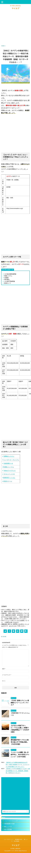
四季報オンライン (9, 456)
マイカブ (15, 8)
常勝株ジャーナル (8, 467)
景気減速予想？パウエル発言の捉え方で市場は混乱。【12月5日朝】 (20, 742)
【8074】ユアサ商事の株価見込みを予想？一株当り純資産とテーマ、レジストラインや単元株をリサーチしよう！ (17, 764)
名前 (3, 668)
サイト (4, 681)
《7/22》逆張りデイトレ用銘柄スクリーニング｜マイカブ (20, 703)
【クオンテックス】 (9, 474)
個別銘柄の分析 (9, 823)
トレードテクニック (11, 821)
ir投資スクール (7, 481)
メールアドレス (6, 674)
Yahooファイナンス (10, 470)
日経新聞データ (8, 463)
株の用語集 (8, 829)
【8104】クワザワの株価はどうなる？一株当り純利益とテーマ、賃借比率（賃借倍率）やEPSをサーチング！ (18, 771)
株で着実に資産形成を (16, 848)
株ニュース (8, 826)
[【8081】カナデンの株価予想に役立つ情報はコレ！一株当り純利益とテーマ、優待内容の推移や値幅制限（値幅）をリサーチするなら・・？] (17, 631)
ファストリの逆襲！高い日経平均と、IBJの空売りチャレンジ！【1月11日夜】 (20, 754)
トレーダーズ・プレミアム (11, 460)
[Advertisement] (15, 26)
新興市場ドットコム (9, 477)
